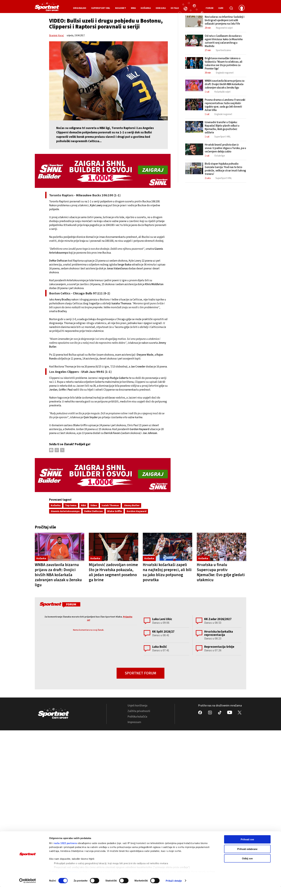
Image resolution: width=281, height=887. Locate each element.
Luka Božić (159, 647)
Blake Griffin (114, 511)
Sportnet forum (140, 673)
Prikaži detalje (174, 880)
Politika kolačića (137, 717)
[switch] (94, 880)
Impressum (134, 722)
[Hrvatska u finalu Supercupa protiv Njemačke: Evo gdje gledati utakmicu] (221, 547)
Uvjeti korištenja (137, 706)
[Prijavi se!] (242, 8)
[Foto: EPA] (108, 80)
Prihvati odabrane (247, 848)
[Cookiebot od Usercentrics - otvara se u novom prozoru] (27, 880)
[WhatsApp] (57, 450)
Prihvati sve (247, 839)
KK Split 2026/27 (163, 632)
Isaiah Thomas (110, 505)
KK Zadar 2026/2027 (218, 619)
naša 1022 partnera (65, 843)
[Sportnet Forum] (60, 605)
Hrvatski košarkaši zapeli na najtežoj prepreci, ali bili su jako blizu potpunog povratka (167, 572)
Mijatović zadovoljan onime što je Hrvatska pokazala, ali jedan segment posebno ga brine (113, 572)
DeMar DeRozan (93, 511)
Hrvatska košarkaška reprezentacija (218, 633)
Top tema (70, 505)
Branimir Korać (56, 35)
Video (93, 505)
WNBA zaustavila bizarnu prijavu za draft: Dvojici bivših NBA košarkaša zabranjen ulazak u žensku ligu (58, 575)
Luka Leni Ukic (162, 619)
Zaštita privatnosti (138, 711)
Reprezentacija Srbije (219, 647)
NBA (83, 505)
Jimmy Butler (132, 505)
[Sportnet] (47, 8)
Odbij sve (247, 858)
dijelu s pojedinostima (65, 871)
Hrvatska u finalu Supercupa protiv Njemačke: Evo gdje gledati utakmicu (221, 572)
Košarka (55, 505)
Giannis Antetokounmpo (65, 511)
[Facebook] (51, 450)
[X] (62, 450)
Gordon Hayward (136, 511)
